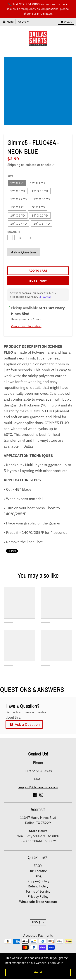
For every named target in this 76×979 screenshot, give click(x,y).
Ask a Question (23, 252)
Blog (38, 876)
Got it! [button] (38, 972)
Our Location (38, 871)
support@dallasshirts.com (38, 787)
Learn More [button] (55, 963)
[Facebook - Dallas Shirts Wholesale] (34, 795)
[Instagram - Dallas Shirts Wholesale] (41, 795)
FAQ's (38, 866)
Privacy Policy (38, 896)
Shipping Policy (38, 881)
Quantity (13, 232)
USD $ (22, 21)
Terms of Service (38, 891)
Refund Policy (38, 886)
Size (10, 176)
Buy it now (38, 280)
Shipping (13, 165)
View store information (26, 326)
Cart (68, 21)
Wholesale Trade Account (38, 902)
